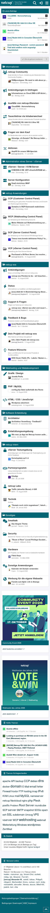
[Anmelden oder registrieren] (40, 3)
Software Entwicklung (16, 412)
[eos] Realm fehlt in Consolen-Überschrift (29, 324)
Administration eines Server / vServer (24, 161)
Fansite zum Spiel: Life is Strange (25, 582)
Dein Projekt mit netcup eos (22, 333)
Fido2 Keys (16, 555)
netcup (6, 800)
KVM (5, 796)
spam (45, 810)
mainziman (15, 874)
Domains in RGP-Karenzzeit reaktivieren (28, 206)
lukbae (32, 879)
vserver (7, 820)
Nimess (26, 884)
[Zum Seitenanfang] (46, 909)
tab (11, 877)
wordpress (34, 825)
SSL (9, 814)
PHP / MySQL (15, 386)
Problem (14, 805)
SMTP (20, 810)
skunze (32, 884)
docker (6, 786)
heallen (6, 874)
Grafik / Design (15, 373)
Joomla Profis (17, 376)
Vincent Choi (28, 874)
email (33, 786)
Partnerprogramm (17, 467)
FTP (21, 791)
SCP (5, 810)
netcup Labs (14, 485)
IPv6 (41, 791)
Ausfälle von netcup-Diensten (23, 103)
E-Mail (25, 786)
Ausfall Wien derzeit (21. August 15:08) (22, 755)
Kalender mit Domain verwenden (25, 568)
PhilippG (39, 879)
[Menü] (46, 3)
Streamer (17, 877)
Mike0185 (40, 884)
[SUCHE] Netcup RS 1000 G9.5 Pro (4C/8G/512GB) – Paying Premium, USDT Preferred (26, 746)
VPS (36, 814)
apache (6, 781)
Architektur (14, 418)
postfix (6, 805)
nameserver (36, 796)
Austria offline (12, 729)
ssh (4, 814)
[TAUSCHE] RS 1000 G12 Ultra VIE (25, 122)
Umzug (29, 814)
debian (34, 781)
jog (21, 874)
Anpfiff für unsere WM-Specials (24, 151)
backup (19, 781)
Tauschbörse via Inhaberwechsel (25, 116)
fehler (40, 786)
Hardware (13, 549)
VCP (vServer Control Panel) (22, 248)
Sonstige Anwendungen (20, 565)
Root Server (26, 805)
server (12, 810)
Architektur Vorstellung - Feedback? (27, 421)
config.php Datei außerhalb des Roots (27, 389)
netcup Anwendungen (16, 193)
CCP (27, 781)
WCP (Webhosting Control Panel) (25, 216)
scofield (37, 874)
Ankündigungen (16, 269)
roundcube (40, 805)
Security (12, 533)
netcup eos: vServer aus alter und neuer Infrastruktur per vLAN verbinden (29, 308)
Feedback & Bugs (17, 317)
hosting (28, 791)
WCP (15, 820)
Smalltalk (13, 520)
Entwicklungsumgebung (20, 431)
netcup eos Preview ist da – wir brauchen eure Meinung (29, 276)
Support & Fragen (17, 301)
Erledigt (15, 476)
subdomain (19, 814)
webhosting (27, 819)
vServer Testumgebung (20, 449)
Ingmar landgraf (34, 847)
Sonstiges (10, 515)
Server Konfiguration (19, 179)
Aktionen (12, 148)
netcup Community (18, 71)
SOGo (37, 810)
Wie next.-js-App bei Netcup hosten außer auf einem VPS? (29, 434)
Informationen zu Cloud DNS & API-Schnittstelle (29, 93)
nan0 (38, 882)
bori (11, 887)
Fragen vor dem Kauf (19, 132)
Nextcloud (15, 800)
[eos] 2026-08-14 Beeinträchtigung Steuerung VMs (29, 291)
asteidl (25, 879)
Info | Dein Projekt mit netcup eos (25, 339)
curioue (32, 882)
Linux (11, 796)
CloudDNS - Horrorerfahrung (23, 106)
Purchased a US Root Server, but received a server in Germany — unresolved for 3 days (29, 254)
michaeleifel (8, 884)
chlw (16, 887)
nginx (24, 800)
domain (16, 786)
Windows (22, 824)
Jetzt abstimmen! (9, 714)
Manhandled (17, 882)
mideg (6, 877)
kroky (43, 882)
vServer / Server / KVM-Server (23, 166)
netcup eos (11, 264)
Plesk (36, 800)
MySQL (25, 796)
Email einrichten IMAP (21, 183)
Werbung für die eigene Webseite (25, 578)
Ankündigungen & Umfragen (23, 89)
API (13, 781)
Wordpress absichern (20, 402)
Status (11, 285)
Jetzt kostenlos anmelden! (13, 649)
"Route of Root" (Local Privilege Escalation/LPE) (29, 539)
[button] (46, 59)
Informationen (12, 66)
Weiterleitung (10, 824)
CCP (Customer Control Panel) (24, 198)
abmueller (18, 884)
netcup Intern (12, 444)
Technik (12, 499)
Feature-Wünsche (17, 349)
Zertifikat (7, 829)
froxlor (14, 791)
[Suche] (34, 3)
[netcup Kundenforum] (14, 3)
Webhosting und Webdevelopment (22, 367)
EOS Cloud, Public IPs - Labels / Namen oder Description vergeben (29, 358)
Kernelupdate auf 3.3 (20, 458)
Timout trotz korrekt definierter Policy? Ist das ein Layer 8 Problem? (29, 238)
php (30, 800)
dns (41, 780)
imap (34, 791)
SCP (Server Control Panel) (22, 232)
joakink (6, 887)
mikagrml (7, 882)
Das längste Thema (19, 523)
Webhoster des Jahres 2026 (14, 708)
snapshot (29, 810)
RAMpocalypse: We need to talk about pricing (29, 80)
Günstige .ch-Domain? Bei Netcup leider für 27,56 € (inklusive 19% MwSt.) (29, 138)
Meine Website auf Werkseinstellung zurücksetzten (29, 222)
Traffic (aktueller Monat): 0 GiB (24, 489)
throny (25, 882)
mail (17, 796)
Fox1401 (25, 877)
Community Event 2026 (12, 643)
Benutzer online (13, 860)
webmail (41, 820)
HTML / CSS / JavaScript (20, 399)
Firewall (7, 791)
